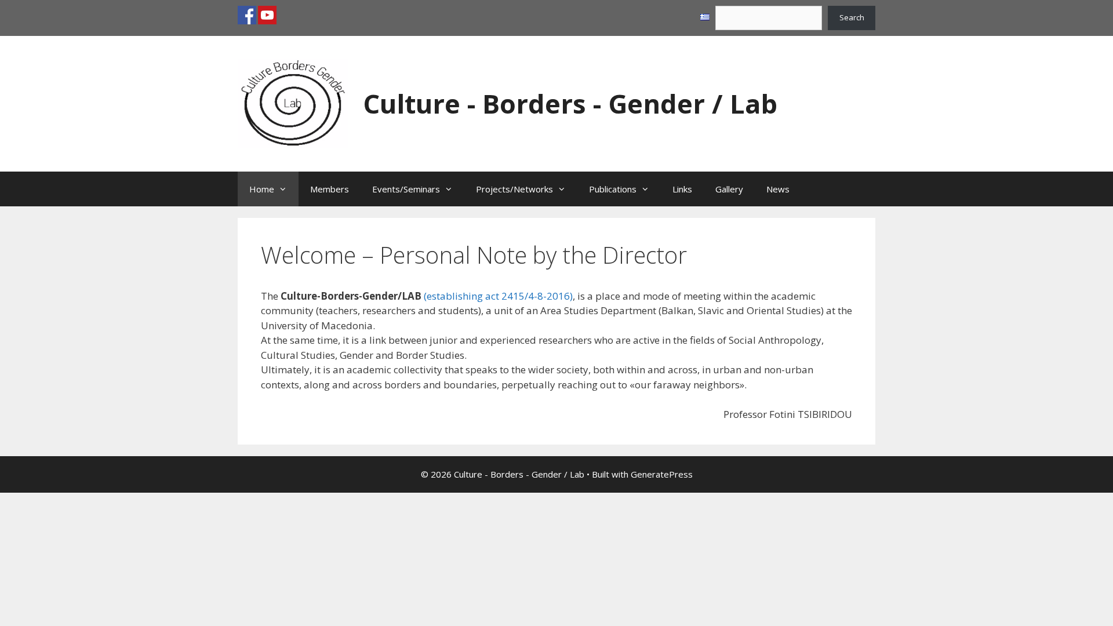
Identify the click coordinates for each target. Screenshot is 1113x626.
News (778, 189)
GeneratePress (662, 474)
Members (329, 189)
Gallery (729, 189)
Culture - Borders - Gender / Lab (570, 103)
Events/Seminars (406, 189)
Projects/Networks (514, 189)
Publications (612, 189)
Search (851, 17)
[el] (705, 17)
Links (682, 189)
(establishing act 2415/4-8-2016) (498, 296)
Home (261, 189)
